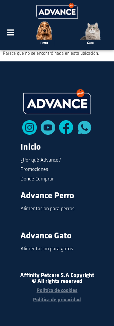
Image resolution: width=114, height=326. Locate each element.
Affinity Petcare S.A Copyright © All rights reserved (57, 278)
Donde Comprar (37, 179)
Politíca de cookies (57, 290)
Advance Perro (47, 196)
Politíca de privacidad (57, 300)
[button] (11, 33)
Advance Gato (46, 236)
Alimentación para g (41, 249)
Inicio (30, 147)
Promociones (34, 169)
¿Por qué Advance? (40, 160)
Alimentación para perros (47, 209)
